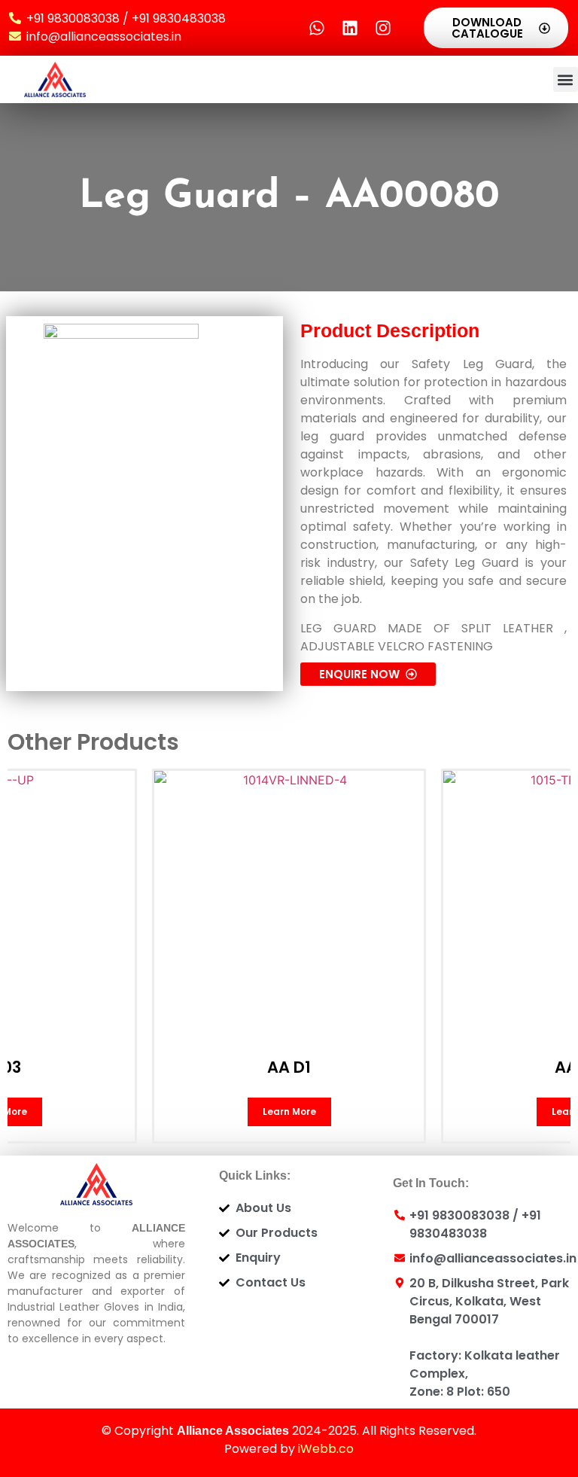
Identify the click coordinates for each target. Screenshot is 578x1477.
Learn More (289, 1111)
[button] (565, 79)
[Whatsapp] (316, 27)
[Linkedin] (350, 27)
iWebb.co (326, 1448)
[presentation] (46, 862)
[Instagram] (383, 27)
